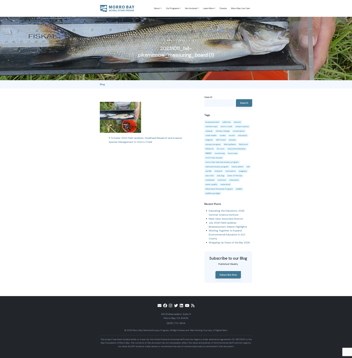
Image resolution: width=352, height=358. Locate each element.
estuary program (213, 144)
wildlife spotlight (212, 193)
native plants (237, 166)
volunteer (222, 180)
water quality (211, 184)
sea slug (220, 175)
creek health (211, 135)
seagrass (243, 171)
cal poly (237, 122)
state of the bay (234, 175)
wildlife (239, 189)
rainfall (208, 171)
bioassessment (212, 122)
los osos (220, 148)
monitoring (220, 153)
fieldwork (209, 148)
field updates (230, 144)
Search (208, 97)
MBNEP (208, 153)
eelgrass (209, 140)
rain (248, 166)
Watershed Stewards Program (219, 189)
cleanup (209, 131)
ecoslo (232, 135)
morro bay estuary (213, 157)
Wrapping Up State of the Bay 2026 (229, 242)
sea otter (209, 175)
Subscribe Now (228, 274)
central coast (211, 126)
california (226, 122)
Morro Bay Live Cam (240, 8)
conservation (239, 131)
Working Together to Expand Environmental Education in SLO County (227, 234)
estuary (232, 140)
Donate (223, 8)
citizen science (242, 126)
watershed (225, 184)
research (218, 171)
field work (243, 144)
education (242, 135)
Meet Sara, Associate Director (226, 218)
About (157, 8)
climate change (223, 131)
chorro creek (226, 126)
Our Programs (172, 8)
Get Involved (191, 8)
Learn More (208, 8)
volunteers (234, 180)
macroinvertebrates (237, 148)
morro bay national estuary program (222, 162)
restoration (231, 171)
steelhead (209, 180)
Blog (102, 84)
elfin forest (221, 140)
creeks (223, 135)
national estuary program (217, 166)
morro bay (232, 153)
